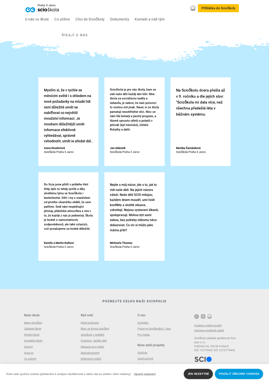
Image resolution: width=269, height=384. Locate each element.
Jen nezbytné (198, 373)
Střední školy (32, 334)
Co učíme (62, 19)
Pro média (143, 334)
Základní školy (32, 328)
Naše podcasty (90, 322)
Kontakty (143, 322)
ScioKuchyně (145, 358)
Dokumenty (119, 19)
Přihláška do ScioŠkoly (218, 8)
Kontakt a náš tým (150, 19)
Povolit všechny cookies (239, 373)
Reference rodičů (91, 358)
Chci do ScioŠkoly (90, 19)
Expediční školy (33, 340)
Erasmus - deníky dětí (94, 340)
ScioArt (28, 346)
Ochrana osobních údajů (209, 330)
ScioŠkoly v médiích (92, 334)
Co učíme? (30, 358)
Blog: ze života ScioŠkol (95, 328)
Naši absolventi (90, 352)
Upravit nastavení (145, 374)
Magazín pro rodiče (92, 346)
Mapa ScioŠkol (33, 322)
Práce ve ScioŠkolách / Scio (154, 328)
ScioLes (28, 352)
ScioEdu (142, 352)
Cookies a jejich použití (208, 325)
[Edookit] (193, 8)
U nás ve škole (37, 19)
